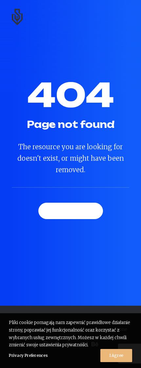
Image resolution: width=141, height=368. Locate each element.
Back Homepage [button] (70, 211)
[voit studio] (17, 17)
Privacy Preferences (28, 355)
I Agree (116, 355)
